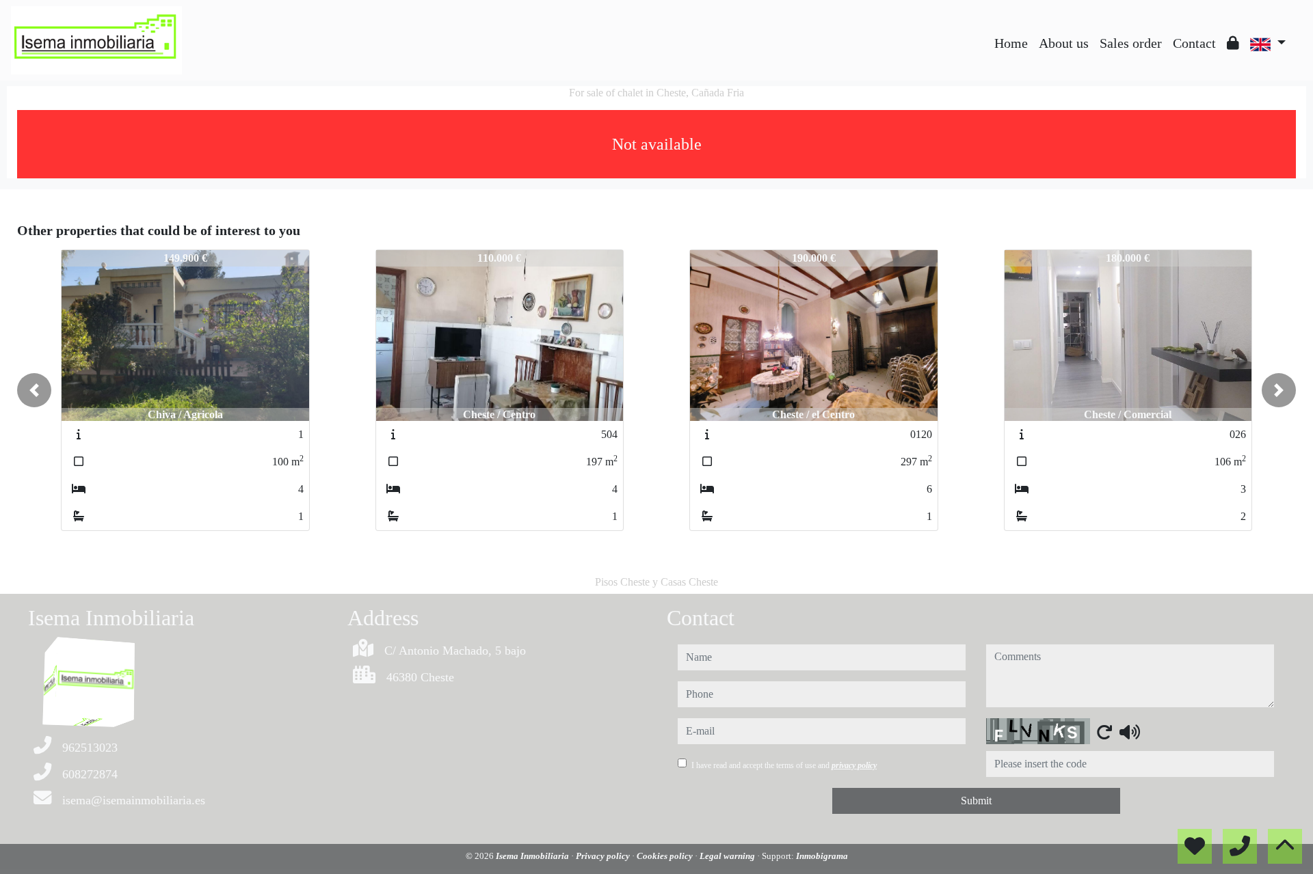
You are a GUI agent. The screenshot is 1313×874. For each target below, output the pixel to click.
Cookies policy (666, 856)
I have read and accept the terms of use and (784, 765)
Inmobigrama (822, 856)
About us (1064, 43)
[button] (34, 390)
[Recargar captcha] (1104, 732)
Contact (1194, 43)
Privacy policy (604, 856)
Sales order (1131, 43)
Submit (976, 800)
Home (1011, 43)
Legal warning (728, 856)
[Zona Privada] (1233, 43)
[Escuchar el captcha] (1130, 732)
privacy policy (854, 765)
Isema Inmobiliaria (533, 856)
